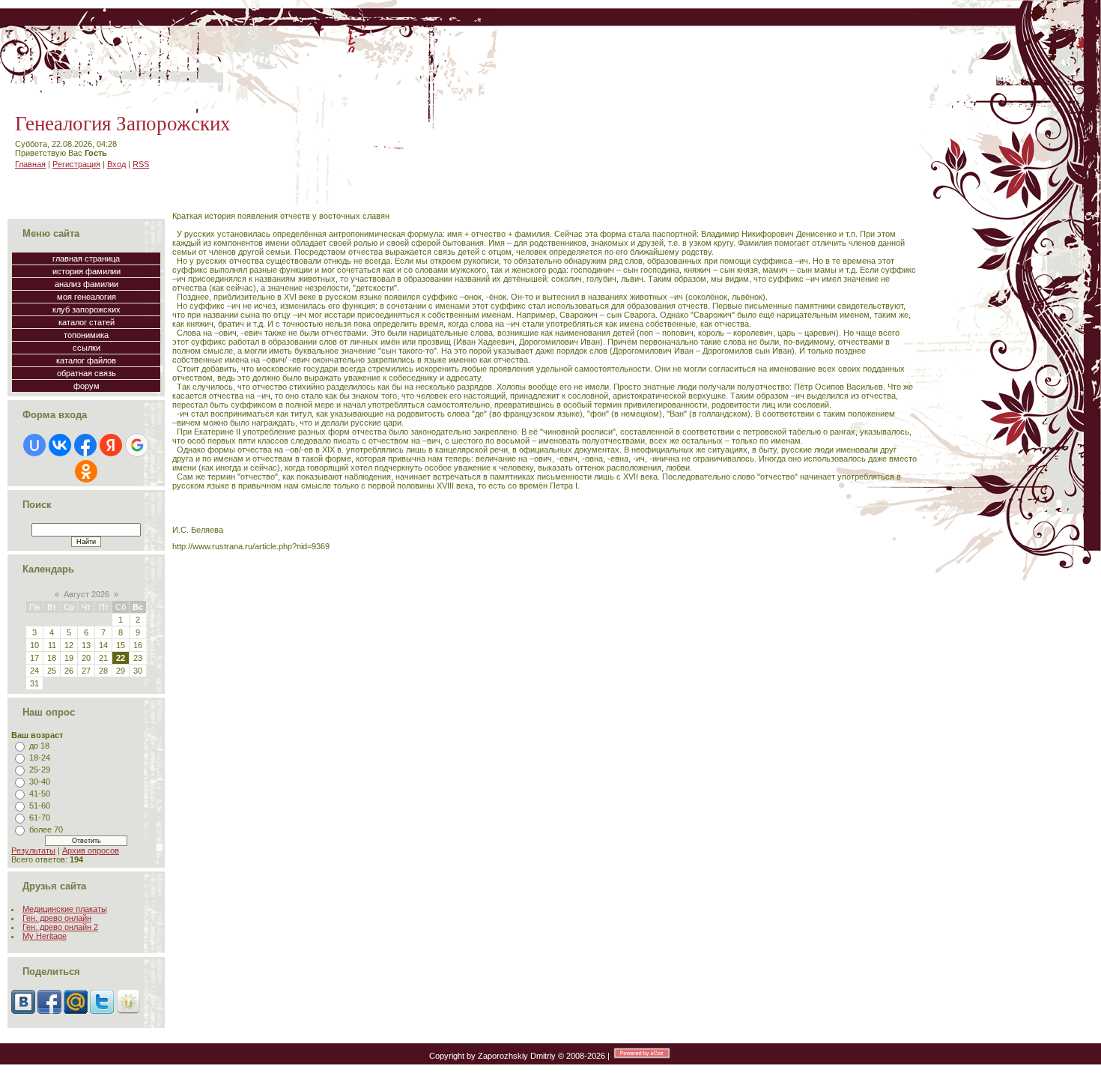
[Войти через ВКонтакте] (60, 445)
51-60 (39, 805)
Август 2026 (86, 594)
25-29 (39, 769)
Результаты (33, 850)
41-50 (39, 793)
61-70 (39, 817)
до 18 (39, 745)
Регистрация (76, 164)
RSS (141, 164)
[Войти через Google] (137, 445)
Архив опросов (90, 850)
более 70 (46, 829)
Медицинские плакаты (64, 908)
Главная (30, 164)
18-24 (39, 757)
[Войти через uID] (34, 445)
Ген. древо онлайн (56, 917)
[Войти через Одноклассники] (86, 471)
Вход (116, 164)
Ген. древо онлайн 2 (60, 926)
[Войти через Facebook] (85, 445)
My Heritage (44, 935)
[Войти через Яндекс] (111, 445)
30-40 (39, 781)
